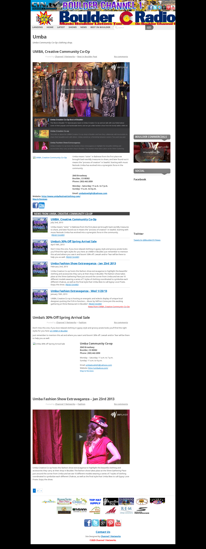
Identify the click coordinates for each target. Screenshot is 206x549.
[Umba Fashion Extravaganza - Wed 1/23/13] (40, 297)
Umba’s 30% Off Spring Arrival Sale (61, 317)
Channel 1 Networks (65, 56)
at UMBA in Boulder (59, 330)
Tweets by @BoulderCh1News (147, 240)
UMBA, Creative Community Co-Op (61, 51)
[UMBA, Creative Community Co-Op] (40, 225)
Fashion (82, 322)
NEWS (83, 27)
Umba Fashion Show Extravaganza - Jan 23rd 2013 (83, 263)
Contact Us (103, 532)
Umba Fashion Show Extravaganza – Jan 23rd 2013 (73, 398)
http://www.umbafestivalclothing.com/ (61, 196)
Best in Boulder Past (87, 56)
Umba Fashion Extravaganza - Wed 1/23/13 (79, 291)
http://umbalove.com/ (98, 368)
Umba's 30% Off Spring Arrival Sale (74, 241)
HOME (50, 27)
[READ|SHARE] (58, 235)
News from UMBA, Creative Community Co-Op (63, 213)
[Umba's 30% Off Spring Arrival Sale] (40, 247)
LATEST (61, 27)
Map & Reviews (40, 199)
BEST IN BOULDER (100, 27)
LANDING (37, 27)
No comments (121, 56)
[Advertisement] (152, 84)
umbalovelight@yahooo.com (93, 193)
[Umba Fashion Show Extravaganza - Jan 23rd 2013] (40, 269)
